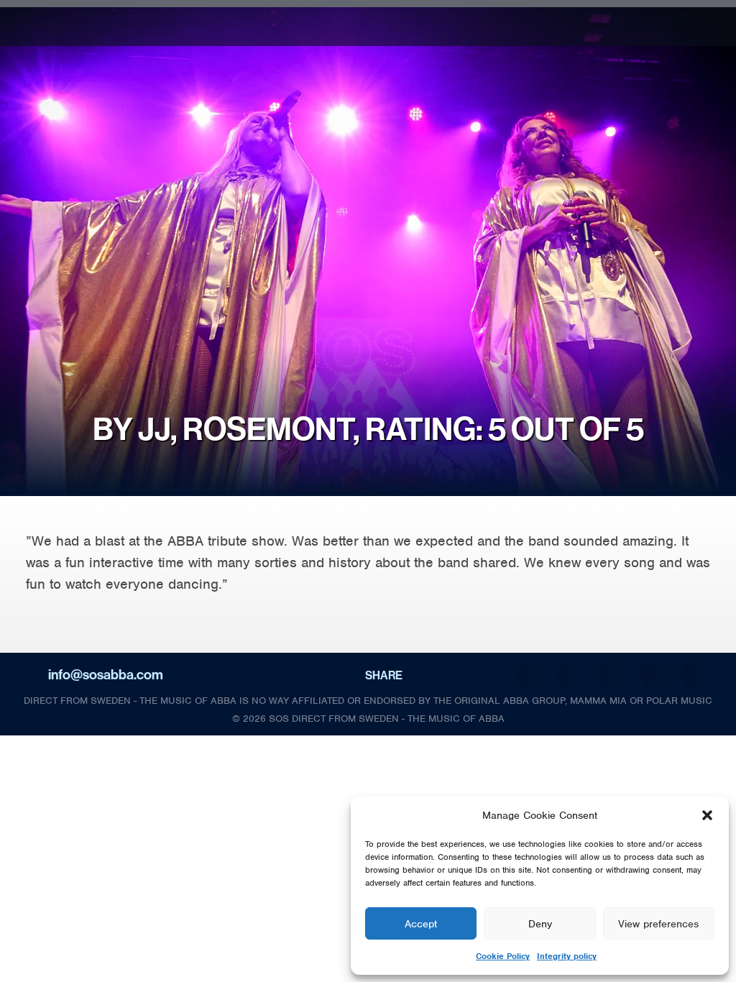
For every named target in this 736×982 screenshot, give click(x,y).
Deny (540, 923)
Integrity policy (567, 956)
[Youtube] (710, 31)
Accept (421, 923)
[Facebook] (710, 14)
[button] (707, 815)
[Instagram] (677, 14)
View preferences (658, 923)
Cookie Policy (503, 956)
